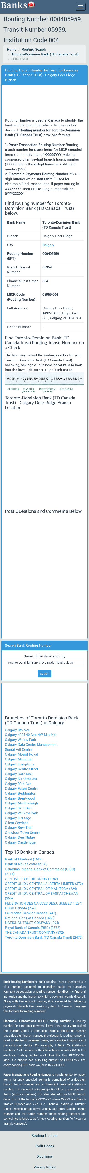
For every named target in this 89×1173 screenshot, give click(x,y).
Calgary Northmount (21, 778)
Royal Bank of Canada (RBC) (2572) (32, 927)
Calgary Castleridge (20, 842)
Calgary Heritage (18, 818)
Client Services (16, 822)
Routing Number (44, 1135)
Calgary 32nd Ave (18, 808)
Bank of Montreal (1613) (23, 859)
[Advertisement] (47, 102)
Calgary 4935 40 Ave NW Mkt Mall (31, 734)
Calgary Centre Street (21, 768)
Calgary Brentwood (20, 798)
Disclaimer (45, 1156)
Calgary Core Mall (19, 774)
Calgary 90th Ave (18, 783)
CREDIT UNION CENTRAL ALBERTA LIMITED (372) (44, 883)
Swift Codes (44, 1146)
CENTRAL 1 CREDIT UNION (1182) (31, 878)
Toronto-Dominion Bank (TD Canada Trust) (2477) (44, 937)
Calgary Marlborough (21, 803)
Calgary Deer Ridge (20, 837)
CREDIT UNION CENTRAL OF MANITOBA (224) (41, 888)
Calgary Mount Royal (21, 754)
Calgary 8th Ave (17, 729)
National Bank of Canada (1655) (30, 917)
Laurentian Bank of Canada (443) (30, 913)
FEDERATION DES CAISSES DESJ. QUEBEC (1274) (43, 903)
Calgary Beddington (20, 793)
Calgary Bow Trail (18, 827)
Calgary (48, 244)
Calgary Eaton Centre (21, 788)
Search (44, 673)
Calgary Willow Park (20, 739)
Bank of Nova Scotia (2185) (26, 864)
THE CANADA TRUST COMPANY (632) (34, 932)
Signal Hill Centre (18, 749)
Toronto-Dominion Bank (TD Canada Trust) (45, 54)
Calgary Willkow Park (21, 813)
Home (11, 49)
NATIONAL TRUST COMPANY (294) (32, 922)
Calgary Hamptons (19, 764)
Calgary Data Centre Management (31, 744)
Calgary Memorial (18, 759)
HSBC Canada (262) (20, 908)
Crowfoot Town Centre (22, 832)
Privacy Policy (45, 1167)
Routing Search (34, 49)
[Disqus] (44, 578)
